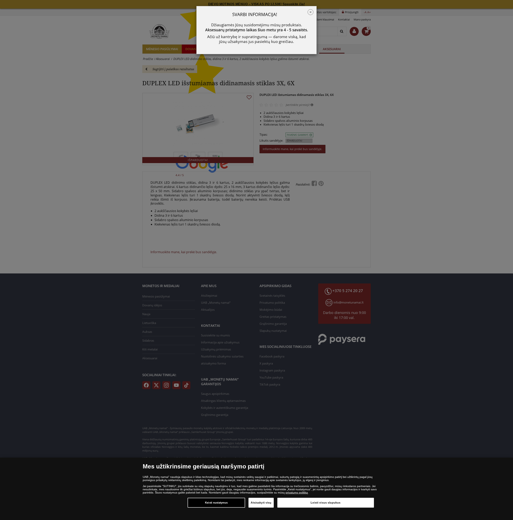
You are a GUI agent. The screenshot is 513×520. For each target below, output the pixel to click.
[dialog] (256, 489)
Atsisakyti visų (261, 502)
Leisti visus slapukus (325, 502)
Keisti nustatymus (216, 502)
